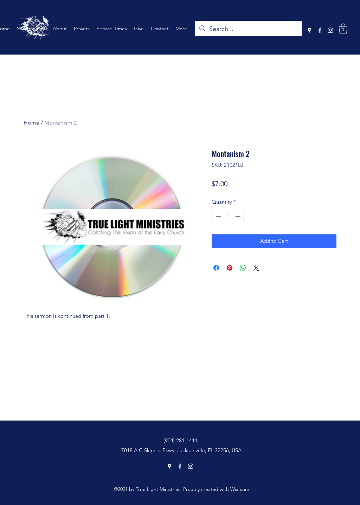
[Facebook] (319, 30)
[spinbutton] (228, 216)
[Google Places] (309, 30)
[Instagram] (330, 30)
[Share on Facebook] (216, 268)
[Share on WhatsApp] (243, 268)
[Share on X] (256, 268)
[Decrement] (217, 216)
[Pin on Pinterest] (229, 268)
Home (31, 122)
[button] (343, 29)
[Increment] (238, 216)
